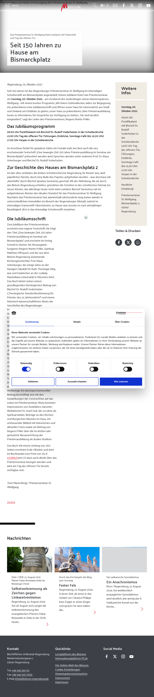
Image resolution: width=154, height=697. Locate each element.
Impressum (61, 682)
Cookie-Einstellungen (67, 669)
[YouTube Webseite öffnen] (148, 5)
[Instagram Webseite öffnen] (140, 5)
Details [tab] (77, 322)
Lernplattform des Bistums (70, 654)
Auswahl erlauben (77, 381)
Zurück (11, 502)
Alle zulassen (121, 381)
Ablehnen (33, 381)
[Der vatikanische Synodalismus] (124, 559)
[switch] (60, 369)
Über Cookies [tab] (122, 322)
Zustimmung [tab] (32, 322)
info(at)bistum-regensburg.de (32, 679)
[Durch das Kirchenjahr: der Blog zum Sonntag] (77, 559)
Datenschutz (62, 678)
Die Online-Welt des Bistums (72, 665)
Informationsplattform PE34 (71, 658)
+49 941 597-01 (20, 670)
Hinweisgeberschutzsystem (71, 673)
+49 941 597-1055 (22, 674)
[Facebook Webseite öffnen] (123, 5)
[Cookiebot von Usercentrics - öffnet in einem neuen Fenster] (129, 313)
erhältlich (12, 458)
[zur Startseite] (56, 7)
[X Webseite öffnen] (131, 5)
